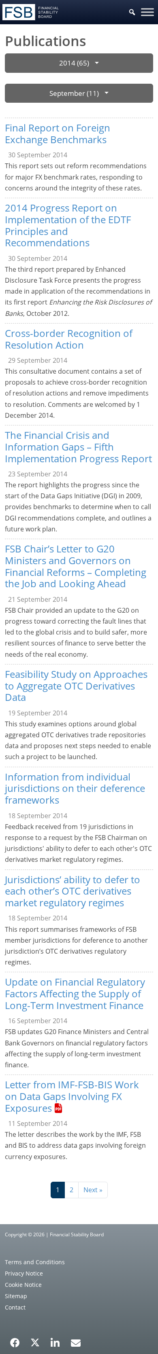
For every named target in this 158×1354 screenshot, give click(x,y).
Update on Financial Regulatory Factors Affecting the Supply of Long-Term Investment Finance (75, 993)
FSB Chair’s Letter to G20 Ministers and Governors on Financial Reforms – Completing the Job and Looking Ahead (75, 566)
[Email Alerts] (76, 1342)
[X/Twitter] (35, 1342)
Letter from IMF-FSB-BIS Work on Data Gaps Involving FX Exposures (72, 1096)
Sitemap (16, 1296)
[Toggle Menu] (147, 12)
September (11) (74, 93)
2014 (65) (74, 63)
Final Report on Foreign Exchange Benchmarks (57, 133)
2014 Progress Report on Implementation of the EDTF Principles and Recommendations (68, 225)
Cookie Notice (23, 1284)
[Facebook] (15, 1340)
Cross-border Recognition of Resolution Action (68, 338)
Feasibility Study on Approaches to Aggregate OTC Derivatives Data (76, 685)
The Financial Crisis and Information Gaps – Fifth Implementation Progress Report (78, 446)
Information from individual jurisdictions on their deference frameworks (75, 788)
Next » (92, 1189)
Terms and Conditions (35, 1262)
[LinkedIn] (55, 1340)
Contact (15, 1307)
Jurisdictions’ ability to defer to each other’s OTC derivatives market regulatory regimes (72, 891)
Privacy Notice (24, 1273)
